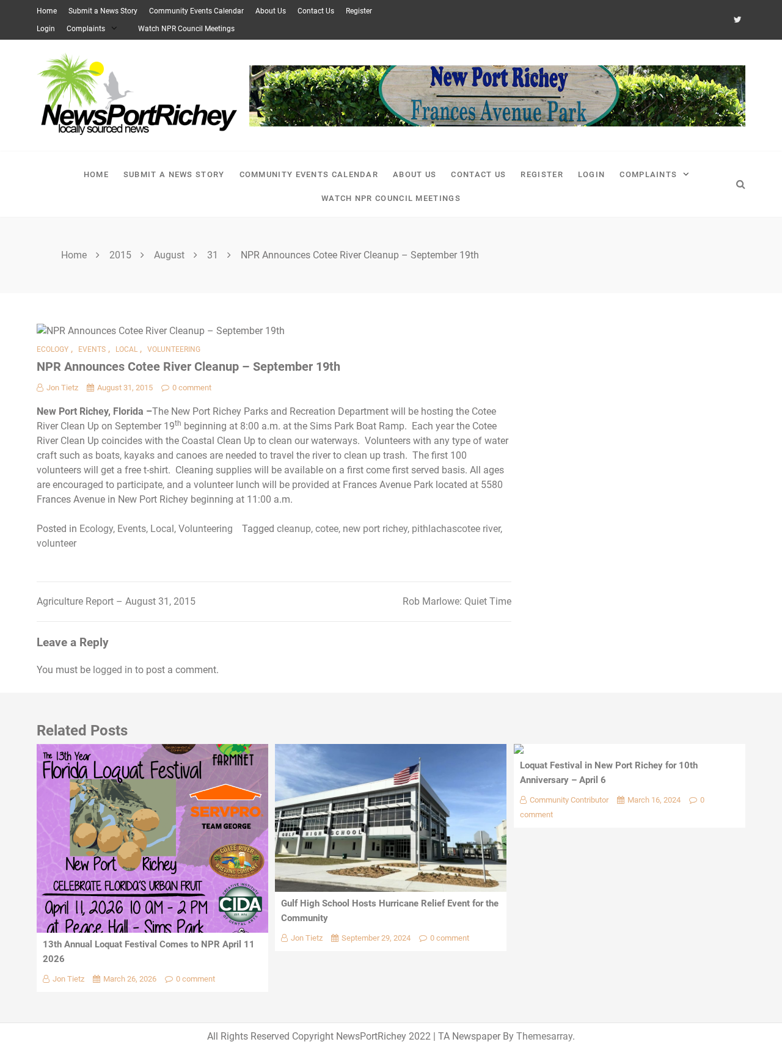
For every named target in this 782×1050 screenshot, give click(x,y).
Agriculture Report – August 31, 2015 (116, 601)
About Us (270, 11)
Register (359, 11)
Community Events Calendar (196, 11)
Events (92, 349)
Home (47, 11)
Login (46, 28)
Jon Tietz (62, 387)
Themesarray (544, 1036)
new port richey (375, 528)
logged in (113, 670)
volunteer (56, 543)
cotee (326, 528)
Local (126, 349)
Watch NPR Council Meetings (186, 28)
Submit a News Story (102, 11)
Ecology (52, 349)
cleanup (294, 528)
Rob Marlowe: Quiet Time (457, 601)
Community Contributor (569, 799)
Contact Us (316, 11)
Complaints (86, 28)
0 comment (191, 387)
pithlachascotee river (456, 528)
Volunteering (173, 349)
